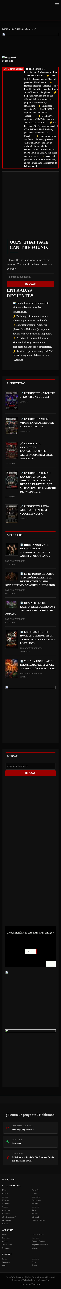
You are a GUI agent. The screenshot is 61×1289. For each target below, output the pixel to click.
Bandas (5, 1193)
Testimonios (7, 1244)
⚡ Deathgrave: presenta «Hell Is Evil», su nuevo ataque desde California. (39, 119)
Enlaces (35, 1203)
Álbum (34, 1265)
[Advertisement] (30, 207)
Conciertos (36, 1207)
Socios (34, 1210)
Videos (5, 1207)
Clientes (35, 1248)
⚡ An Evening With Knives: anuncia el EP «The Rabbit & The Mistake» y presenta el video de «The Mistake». (41, 129)
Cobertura (6, 1210)
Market (34, 1193)
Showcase (36, 1238)
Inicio (4, 1234)
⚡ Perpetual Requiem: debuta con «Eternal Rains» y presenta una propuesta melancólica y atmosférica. (40, 99)
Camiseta (35, 1259)
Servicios (6, 1238)
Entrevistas (36, 1200)
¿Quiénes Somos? (9, 1217)
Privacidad (6, 1220)
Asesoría (35, 1190)
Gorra (34, 1262)
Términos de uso (38, 1220)
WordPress (35, 1284)
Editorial (35, 1217)
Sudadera (6, 1262)
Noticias (5, 1200)
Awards (5, 1197)
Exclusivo (36, 1197)
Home (4, 1190)
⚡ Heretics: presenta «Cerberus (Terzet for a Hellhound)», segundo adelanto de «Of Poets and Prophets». (32, 329)
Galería (5, 1241)
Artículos (6, 1203)
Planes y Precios (38, 1241)
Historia (5, 1224)
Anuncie (35, 1213)
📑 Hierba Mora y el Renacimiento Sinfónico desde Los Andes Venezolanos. (40, 72)
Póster (4, 1265)
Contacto (6, 1213)
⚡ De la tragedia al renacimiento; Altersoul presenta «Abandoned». (40, 79)
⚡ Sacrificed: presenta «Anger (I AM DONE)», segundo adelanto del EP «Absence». (33, 355)
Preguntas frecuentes (40, 1244)
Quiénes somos (38, 1234)
